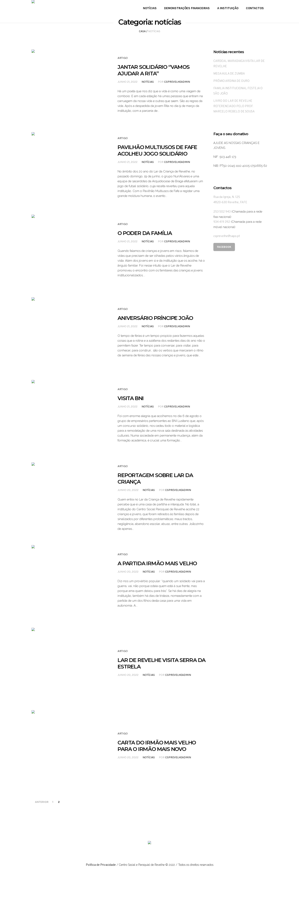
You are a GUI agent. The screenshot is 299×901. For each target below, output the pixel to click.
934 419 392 (221, 222)
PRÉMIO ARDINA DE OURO (231, 81)
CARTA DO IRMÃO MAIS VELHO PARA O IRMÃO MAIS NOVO (157, 745)
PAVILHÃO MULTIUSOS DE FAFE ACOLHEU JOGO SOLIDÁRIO (157, 150)
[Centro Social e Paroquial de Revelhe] (149, 843)
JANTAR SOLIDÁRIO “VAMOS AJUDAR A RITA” (153, 70)
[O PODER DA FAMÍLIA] (67, 250)
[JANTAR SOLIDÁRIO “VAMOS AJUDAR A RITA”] (67, 84)
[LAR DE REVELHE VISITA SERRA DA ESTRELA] (67, 663)
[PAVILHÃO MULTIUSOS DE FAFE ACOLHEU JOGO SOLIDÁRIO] (67, 167)
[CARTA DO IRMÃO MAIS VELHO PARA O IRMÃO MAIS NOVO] (67, 745)
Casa (142, 31)
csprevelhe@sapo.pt (226, 236)
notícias (148, 81)
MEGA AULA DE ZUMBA (229, 74)
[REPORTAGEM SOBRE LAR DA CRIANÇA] (67, 497)
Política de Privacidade (101, 865)
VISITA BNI (131, 398)
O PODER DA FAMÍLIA (145, 233)
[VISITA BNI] (67, 415)
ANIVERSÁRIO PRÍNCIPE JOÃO (155, 318)
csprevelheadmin (177, 81)
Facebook (224, 247)
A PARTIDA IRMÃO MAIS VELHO (157, 563)
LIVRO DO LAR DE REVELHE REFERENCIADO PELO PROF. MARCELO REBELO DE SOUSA (234, 106)
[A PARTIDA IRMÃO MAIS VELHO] (67, 580)
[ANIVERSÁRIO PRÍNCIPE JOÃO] (67, 332)
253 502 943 (222, 212)
